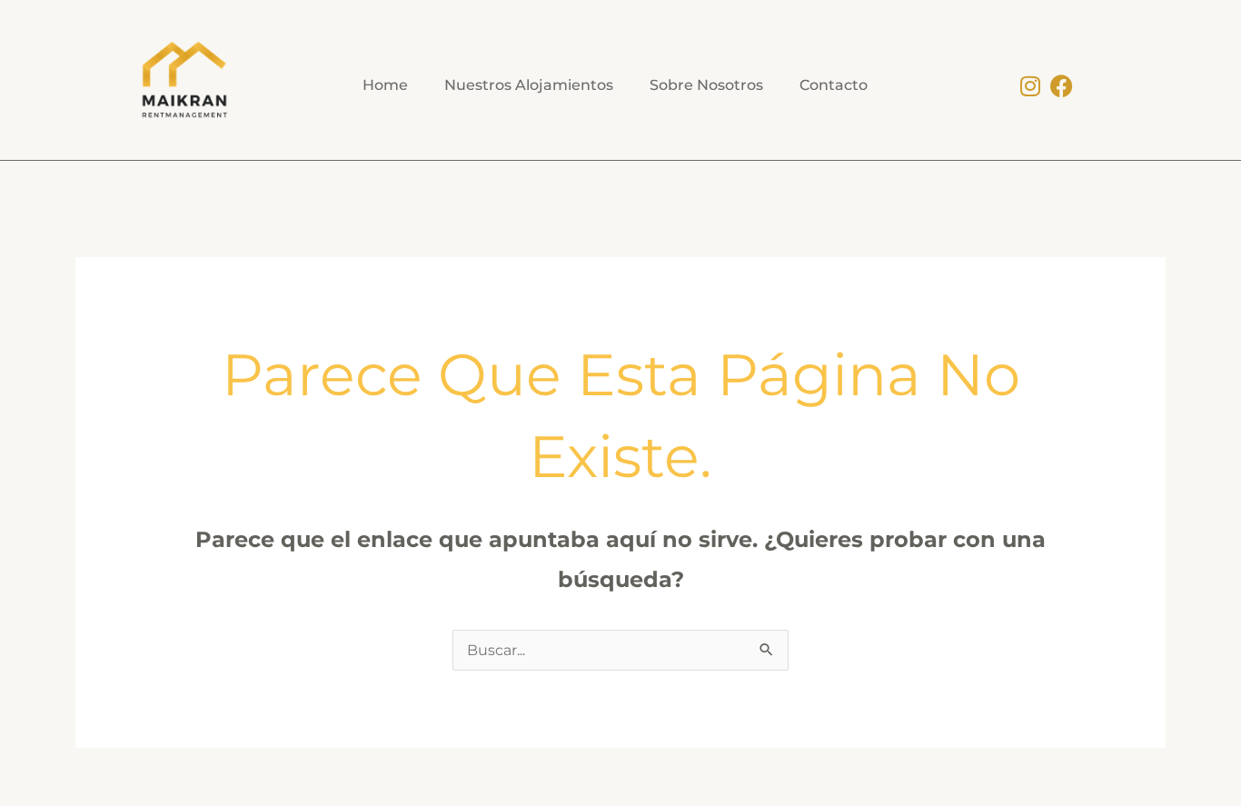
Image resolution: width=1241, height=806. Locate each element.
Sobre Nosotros (706, 85)
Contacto (833, 85)
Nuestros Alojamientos (528, 85)
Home (385, 85)
